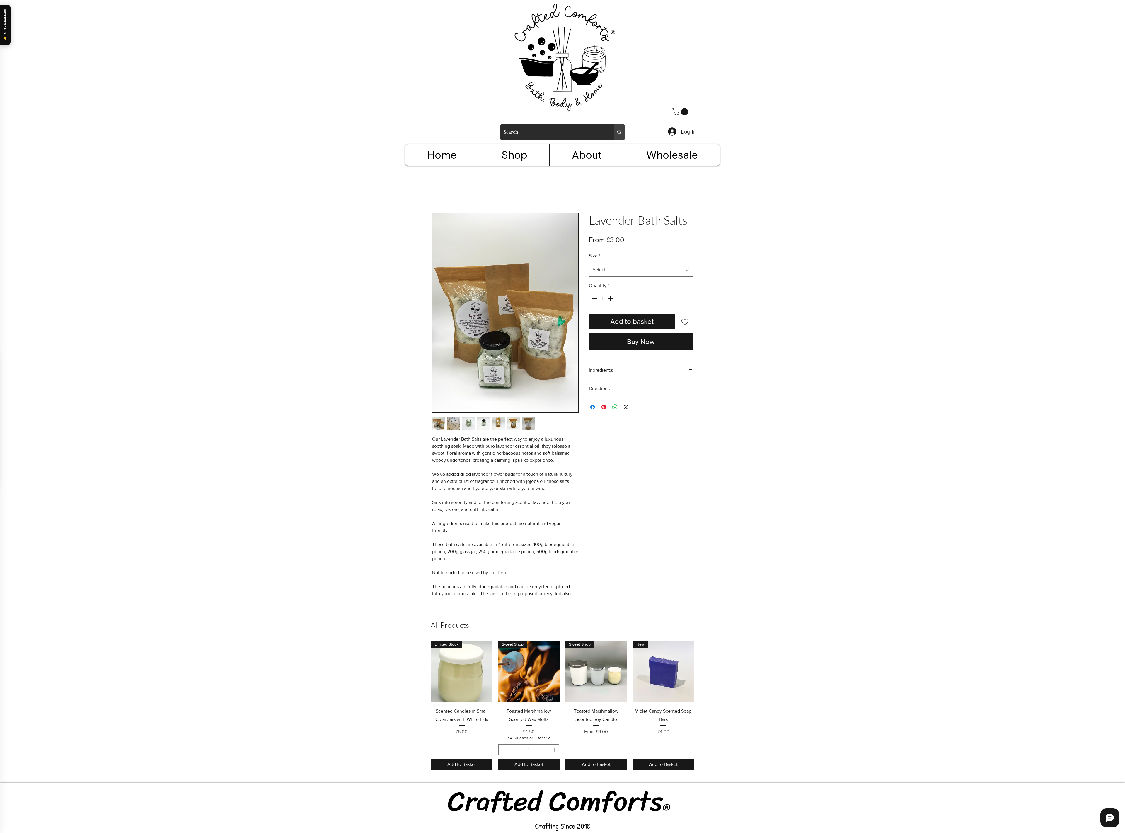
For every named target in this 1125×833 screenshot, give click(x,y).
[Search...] (619, 132)
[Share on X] (626, 406)
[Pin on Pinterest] (603, 406)
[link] (681, 111)
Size (594, 255)
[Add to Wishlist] (685, 321)
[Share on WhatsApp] (614, 406)
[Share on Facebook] (592, 406)
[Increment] (611, 298)
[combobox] (641, 270)
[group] (562, 706)
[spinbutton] (602, 298)
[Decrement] (594, 298)
